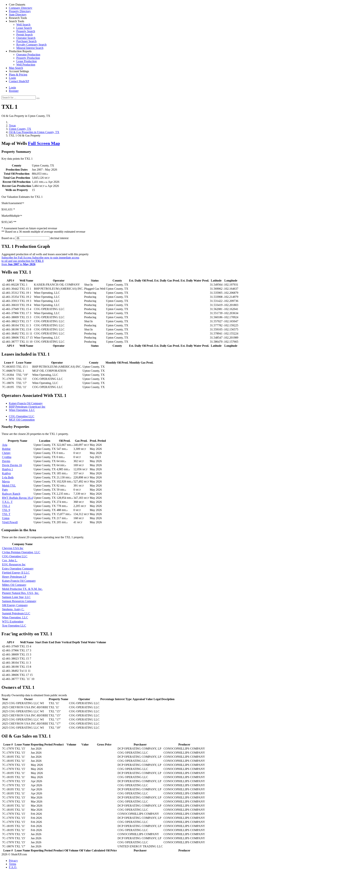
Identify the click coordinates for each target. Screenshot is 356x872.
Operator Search (25, 37)
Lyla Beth (8, 477)
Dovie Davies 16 (12, 465)
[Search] (38, 98)
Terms (12, 864)
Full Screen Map (44, 143)
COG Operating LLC (21, 416)
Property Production (28, 57)
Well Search (23, 24)
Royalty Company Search (31, 44)
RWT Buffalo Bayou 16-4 (17, 497)
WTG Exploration (12, 621)
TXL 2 (6, 505)
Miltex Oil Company (14, 584)
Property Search (25, 31)
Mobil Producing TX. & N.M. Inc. (22, 588)
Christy (6, 453)
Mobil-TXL (9, 485)
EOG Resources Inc (14, 564)
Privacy (13, 860)
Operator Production (28, 54)
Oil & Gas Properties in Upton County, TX (34, 132)
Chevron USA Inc (12, 548)
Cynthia (6, 457)
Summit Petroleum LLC (16, 613)
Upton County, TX (20, 128)
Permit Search (24, 34)
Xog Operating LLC (14, 625)
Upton (5, 518)
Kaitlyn (6, 473)
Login (12, 87)
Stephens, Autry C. (13, 609)
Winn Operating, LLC (22, 410)
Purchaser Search (26, 41)
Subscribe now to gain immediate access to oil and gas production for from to (40, 261)
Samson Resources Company (19, 601)
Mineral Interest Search (29, 47)
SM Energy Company (15, 605)
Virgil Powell (10, 522)
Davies (6, 461)
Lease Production (26, 61)
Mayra (6, 481)
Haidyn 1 (7, 469)
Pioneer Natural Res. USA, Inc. (20, 593)
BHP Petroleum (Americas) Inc (27, 406)
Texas (12, 125)
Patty (5, 489)
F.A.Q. (13, 867)
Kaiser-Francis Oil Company (26, 403)
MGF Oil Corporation (22, 419)
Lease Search (24, 27)
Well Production (25, 64)
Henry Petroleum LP (14, 576)
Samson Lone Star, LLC (16, 597)
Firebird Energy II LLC (16, 572)
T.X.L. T (7, 501)
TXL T (6, 514)
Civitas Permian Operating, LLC (21, 552)
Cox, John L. (9, 560)
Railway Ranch (11, 493)
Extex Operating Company (18, 568)
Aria (4, 444)
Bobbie (6, 448)
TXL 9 (6, 510)
